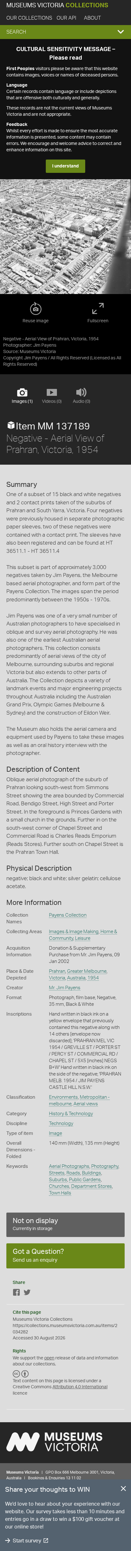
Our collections (29, 18)
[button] (65, 32)
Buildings (91, 1173)
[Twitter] (27, 1294)
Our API (66, 18)
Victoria (57, 978)
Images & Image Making (74, 931)
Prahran (57, 971)
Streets (57, 1173)
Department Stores (91, 1186)
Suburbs (58, 1179)
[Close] (123, 1489)
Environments (63, 1097)
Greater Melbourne (87, 971)
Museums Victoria (57, 6)
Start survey (27, 1540)
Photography (104, 1166)
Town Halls (60, 1193)
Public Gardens (85, 1179)
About (92, 18)
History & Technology (71, 1113)
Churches (59, 1186)
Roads (73, 1173)
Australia (76, 978)
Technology (61, 1123)
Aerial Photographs (69, 1166)
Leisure (82, 938)
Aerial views (85, 1104)
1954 (93, 978)
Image (55, 1133)
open (49, 1358)
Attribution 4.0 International (79, 1387)
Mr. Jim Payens (64, 987)
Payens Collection (67, 915)
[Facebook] (16, 1294)
